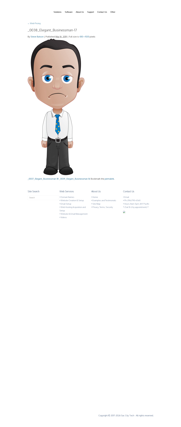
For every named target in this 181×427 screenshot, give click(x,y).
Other (112, 12)
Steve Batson (37, 36)
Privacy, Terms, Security (102, 207)
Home (95, 197)
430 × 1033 (84, 36)
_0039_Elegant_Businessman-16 (74, 178)
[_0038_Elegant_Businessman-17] (56, 106)
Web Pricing (34, 23)
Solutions (57, 12)
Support (90, 12)
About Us (80, 12)
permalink (109, 178)
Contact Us (102, 12)
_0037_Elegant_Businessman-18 (43, 178)
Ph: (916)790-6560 (132, 200)
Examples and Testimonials (104, 200)
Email (126, 197)
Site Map (96, 204)
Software (68, 12)
